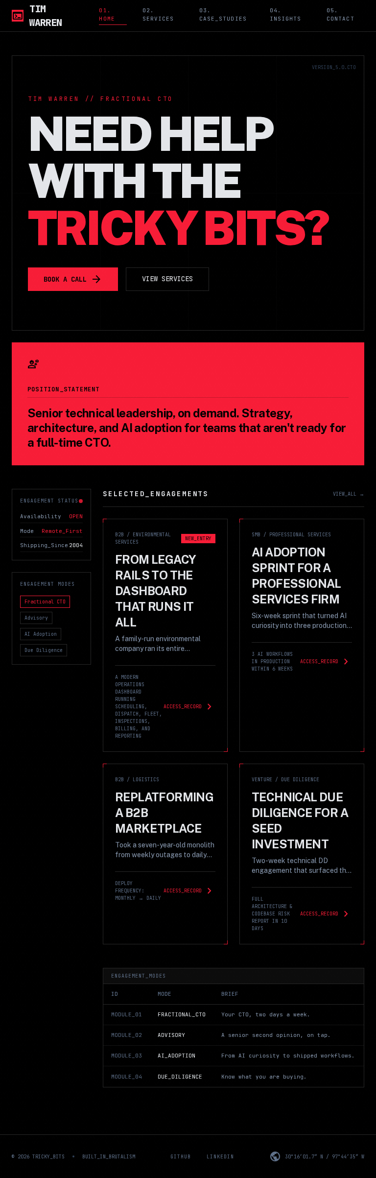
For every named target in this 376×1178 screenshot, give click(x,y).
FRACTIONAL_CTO (182, 1014)
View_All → (348, 494)
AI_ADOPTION (176, 1055)
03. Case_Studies (223, 14)
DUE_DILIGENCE (180, 1076)
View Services (167, 278)
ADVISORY (171, 1035)
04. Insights (286, 14)
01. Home (107, 14)
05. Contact (340, 14)
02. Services (158, 14)
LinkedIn (220, 1157)
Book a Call (73, 279)
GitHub (180, 1157)
